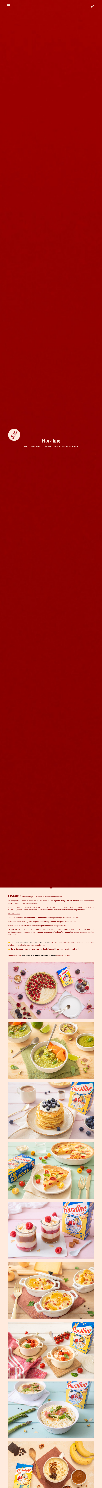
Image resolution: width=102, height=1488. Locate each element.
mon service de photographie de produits (39, 955)
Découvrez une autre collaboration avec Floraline (30, 942)
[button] (8, 4)
